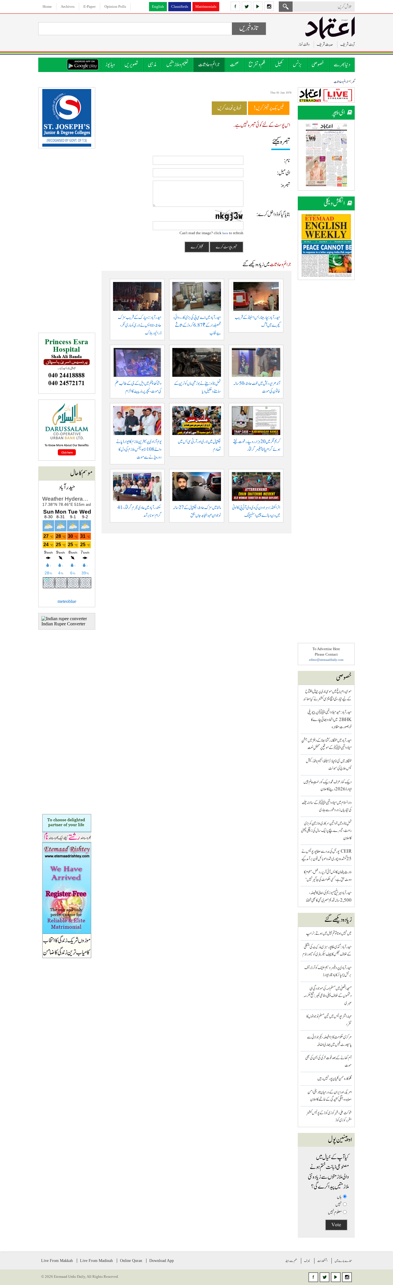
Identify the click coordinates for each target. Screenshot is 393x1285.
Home (47, 6)
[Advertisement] (326, 372)
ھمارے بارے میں (343, 1261)
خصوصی (318, 64)
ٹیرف (307, 1261)
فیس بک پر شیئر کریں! (269, 108)
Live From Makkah (57, 1260)
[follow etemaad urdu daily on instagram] (269, 6)
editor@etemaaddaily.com (326, 659)
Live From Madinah (96, 1260)
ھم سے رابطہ (291, 1261)
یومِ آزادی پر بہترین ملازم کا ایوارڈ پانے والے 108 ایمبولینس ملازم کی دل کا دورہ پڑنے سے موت (138, 449)
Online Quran (131, 1260)
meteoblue (67, 601)
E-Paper (89, 6)
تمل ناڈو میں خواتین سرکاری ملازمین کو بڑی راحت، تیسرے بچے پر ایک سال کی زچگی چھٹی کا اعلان (326, 830)
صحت (234, 64)
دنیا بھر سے (342, 64)
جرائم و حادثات (209, 64)
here (225, 233)
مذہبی (152, 64)
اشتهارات (322, 1261)
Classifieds (179, 6)
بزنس (297, 64)
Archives (68, 6)
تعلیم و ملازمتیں (177, 64)
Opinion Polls (115, 6)
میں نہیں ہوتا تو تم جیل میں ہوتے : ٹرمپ (329, 933)
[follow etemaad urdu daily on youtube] (258, 6)
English (158, 6)
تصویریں (131, 64)
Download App (161, 1260)
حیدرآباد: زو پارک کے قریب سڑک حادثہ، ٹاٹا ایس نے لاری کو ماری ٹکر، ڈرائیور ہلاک (139, 325)
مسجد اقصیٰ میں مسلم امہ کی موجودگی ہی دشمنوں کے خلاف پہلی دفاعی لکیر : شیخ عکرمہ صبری (328, 995)
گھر (353, 82)
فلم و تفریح (257, 64)
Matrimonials (205, 6)
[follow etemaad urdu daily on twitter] (246, 6)
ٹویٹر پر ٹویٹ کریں (229, 108)
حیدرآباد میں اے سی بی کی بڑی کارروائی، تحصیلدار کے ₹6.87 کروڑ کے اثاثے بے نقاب (197, 325)
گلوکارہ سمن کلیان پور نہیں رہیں (334, 1078)
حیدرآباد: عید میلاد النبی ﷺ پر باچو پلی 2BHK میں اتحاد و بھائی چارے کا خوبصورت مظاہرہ (330, 719)
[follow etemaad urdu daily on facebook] (235, 6)
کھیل (279, 64)
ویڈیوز (110, 64)
